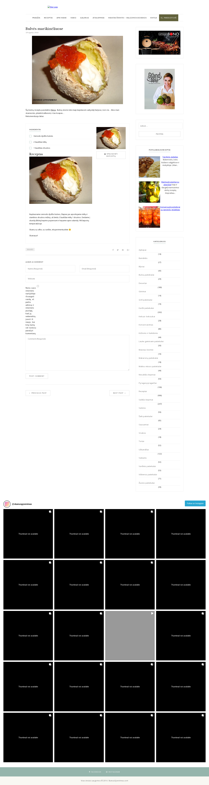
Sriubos (142, 433)
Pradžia (36, 18)
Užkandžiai (144, 449)
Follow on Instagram (195, 503)
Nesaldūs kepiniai (147, 374)
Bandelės (143, 258)
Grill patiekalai (145, 300)
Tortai (141, 441)
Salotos (142, 408)
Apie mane (62, 18)
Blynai (141, 266)
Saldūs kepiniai (146, 399)
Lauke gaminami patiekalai (151, 341)
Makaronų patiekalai (148, 358)
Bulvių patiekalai (146, 275)
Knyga (153, 18)
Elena (53, 110)
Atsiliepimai (98, 18)
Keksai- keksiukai (147, 316)
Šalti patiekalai (145, 416)
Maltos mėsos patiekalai (150, 366)
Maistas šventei (146, 349)
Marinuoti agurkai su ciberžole (170, 183)
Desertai (143, 283)
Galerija (84, 18)
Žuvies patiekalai (147, 483)
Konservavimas (146, 324)
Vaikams (143, 458)
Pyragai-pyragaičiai (148, 383)
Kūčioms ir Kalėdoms (148, 333)
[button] (28, 534)
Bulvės (30, 249)
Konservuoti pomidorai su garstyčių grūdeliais (170, 208)
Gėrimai (142, 291)
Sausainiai (144, 424)
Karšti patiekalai (146, 308)
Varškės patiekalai (147, 466)
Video (73, 18)
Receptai (48, 18)
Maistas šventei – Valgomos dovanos (127, 18)
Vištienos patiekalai (148, 474)
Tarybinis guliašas (170, 157)
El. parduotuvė (169, 18)
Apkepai (142, 250)
